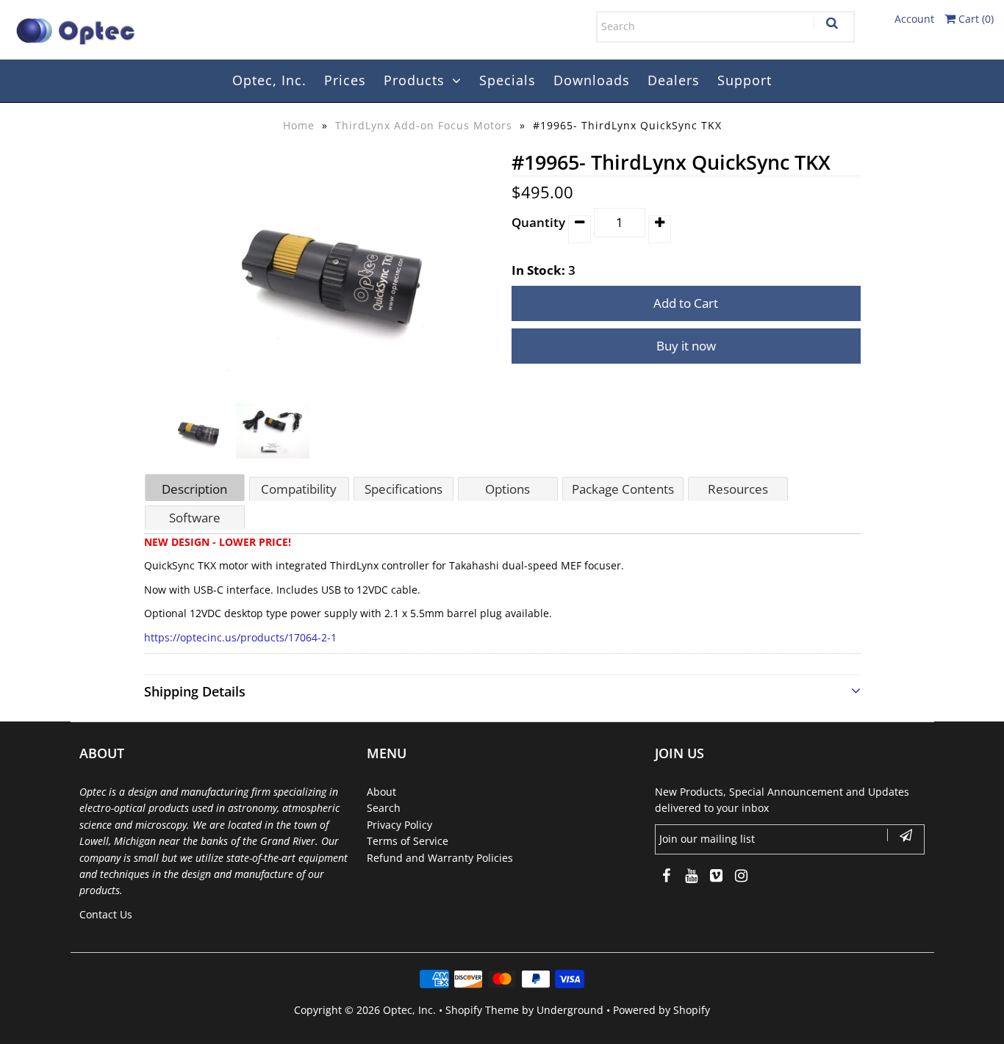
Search (384, 808)
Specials (507, 80)
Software (194, 517)
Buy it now (686, 345)
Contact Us (105, 914)
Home (299, 125)
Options (507, 488)
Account (914, 19)
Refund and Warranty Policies (440, 858)
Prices (345, 80)
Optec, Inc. (269, 80)
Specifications (403, 488)
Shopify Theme (482, 1010)
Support (744, 80)
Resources (738, 488)
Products (414, 80)
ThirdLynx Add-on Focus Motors (423, 125)
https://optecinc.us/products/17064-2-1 (240, 637)
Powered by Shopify (661, 1010)
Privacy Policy (399, 825)
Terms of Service (407, 841)
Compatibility (299, 488)
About (381, 792)
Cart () (974, 19)
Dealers (674, 80)
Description (194, 488)
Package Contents (623, 488)
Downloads (591, 80)
